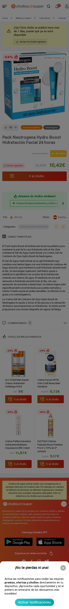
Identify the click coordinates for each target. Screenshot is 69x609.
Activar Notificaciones (34, 602)
